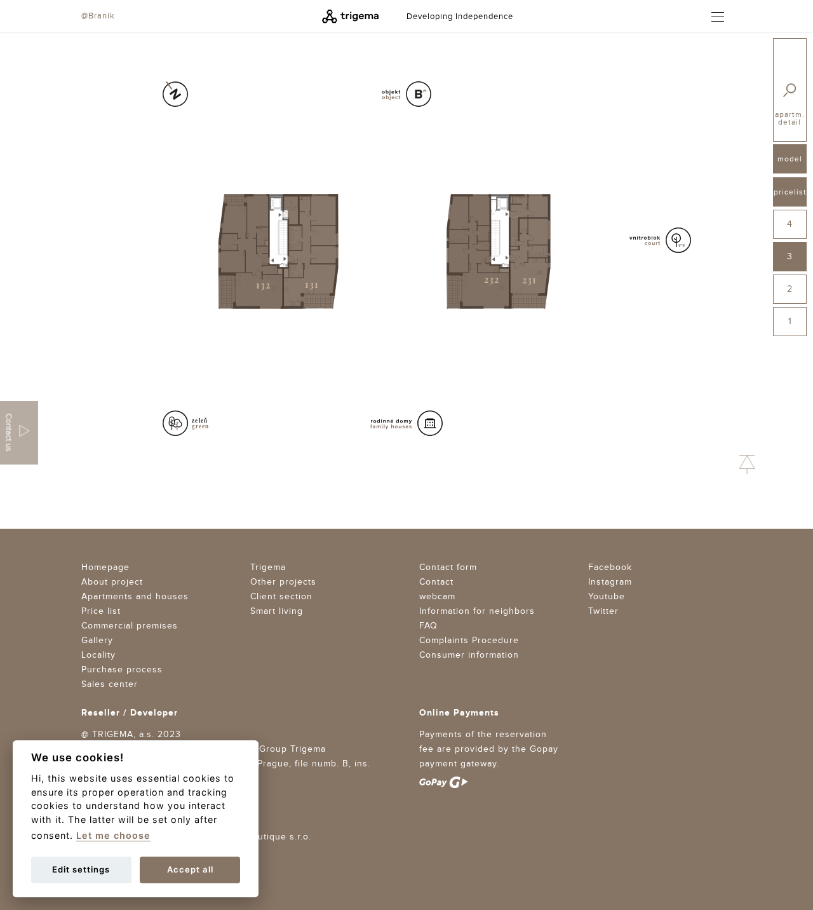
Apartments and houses (135, 597)
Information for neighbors (477, 611)
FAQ (428, 626)
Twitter (603, 611)
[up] (747, 464)
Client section (281, 597)
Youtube (606, 597)
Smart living (276, 611)
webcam (437, 597)
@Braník (98, 16)
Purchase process (122, 670)
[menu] (712, 17)
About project (112, 582)
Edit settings (81, 869)
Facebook (610, 567)
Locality (98, 655)
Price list (101, 611)
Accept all (190, 869)
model (789, 158)
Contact (436, 582)
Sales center (109, 684)
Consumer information (469, 655)
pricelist (790, 191)
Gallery (97, 640)
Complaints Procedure (469, 640)
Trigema (268, 567)
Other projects (283, 582)
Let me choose (113, 835)
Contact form (448, 567)
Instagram (610, 582)
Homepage (105, 567)
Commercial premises (129, 626)
